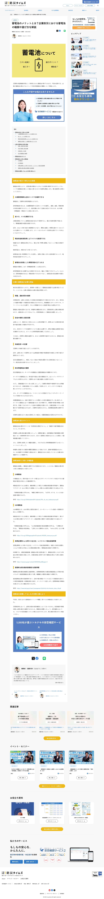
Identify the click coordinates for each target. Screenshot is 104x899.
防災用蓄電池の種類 (22, 153)
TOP (11, 14)
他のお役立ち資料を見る (51, 829)
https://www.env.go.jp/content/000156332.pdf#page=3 (32, 562)
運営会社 (42, 893)
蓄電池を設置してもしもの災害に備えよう (25, 171)
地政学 (97, 10)
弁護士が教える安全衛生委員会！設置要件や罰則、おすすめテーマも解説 (89, 57)
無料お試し (15, 862)
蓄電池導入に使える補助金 (21, 159)
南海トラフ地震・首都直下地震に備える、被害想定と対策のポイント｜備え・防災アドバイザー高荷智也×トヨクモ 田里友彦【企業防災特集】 (89, 41)
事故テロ (84, 10)
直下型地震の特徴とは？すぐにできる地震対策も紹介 (23, 728)
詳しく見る (22, 777)
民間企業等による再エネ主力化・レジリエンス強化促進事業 (31, 165)
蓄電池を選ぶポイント (20, 156)
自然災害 (70, 10)
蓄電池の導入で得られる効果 (22, 132)
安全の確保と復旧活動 (23, 148)
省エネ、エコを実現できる (24, 136)
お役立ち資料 (24, 879)
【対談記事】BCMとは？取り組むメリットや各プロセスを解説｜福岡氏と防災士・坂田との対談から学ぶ (89, 49)
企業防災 (40, 10)
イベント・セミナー (79, 5)
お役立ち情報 (90, 5)
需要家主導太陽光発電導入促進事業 (26, 168)
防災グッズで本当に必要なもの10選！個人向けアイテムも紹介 (80, 728)
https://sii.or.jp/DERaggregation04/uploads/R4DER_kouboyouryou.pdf (36, 535)
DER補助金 (20, 163)
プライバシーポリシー (52, 893)
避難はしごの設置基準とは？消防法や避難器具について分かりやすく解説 (51, 728)
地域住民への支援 (22, 151)
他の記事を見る (51, 738)
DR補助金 (20, 160)
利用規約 (62, 893)
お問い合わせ (30, 862)
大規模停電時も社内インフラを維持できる (27, 134)
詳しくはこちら (49, 117)
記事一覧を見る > (59, 682)
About (67, 5)
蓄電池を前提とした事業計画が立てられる (27, 141)
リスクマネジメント (9, 10)
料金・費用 (26, 883)
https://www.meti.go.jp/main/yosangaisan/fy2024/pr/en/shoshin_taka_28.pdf (39, 588)
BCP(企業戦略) (55, 10)
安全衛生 (26, 10)
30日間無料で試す (50, 645)
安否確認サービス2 (6, 883)
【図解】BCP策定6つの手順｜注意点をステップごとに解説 (89, 65)
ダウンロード (21, 821)
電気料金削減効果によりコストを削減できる (28, 139)
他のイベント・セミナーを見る (51, 786)
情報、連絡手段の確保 (23, 146)
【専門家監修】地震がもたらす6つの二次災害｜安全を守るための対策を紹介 (89, 73)
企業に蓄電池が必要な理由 (21, 144)
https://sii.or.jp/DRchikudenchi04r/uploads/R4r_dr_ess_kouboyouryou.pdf (37, 499)
